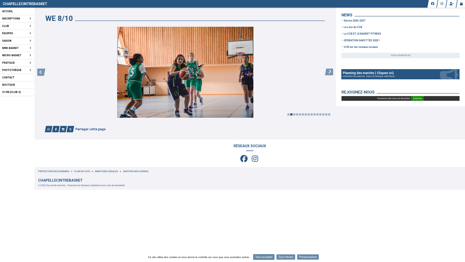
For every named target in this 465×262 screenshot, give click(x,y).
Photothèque (11, 70)
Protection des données (53, 171)
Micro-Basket (11, 55)
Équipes (7, 33)
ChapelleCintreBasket (25, 4)
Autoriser (417, 98)
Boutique (8, 84)
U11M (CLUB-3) (11, 92)
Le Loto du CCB (353, 27)
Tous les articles (401, 55)
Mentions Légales (106, 171)
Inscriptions (11, 18)
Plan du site (82, 171)
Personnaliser (308, 257)
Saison (6, 40)
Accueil (7, 11)
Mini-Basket (10, 48)
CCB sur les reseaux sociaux (361, 46)
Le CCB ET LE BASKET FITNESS (362, 33)
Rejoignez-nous (358, 92)
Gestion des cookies (135, 171)
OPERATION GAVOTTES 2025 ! (362, 40)
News (346, 15)
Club (5, 26)
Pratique (8, 62)
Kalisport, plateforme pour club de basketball (103, 185)
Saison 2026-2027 (354, 20)
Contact (8, 77)
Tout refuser (285, 257)
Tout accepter (263, 257)
